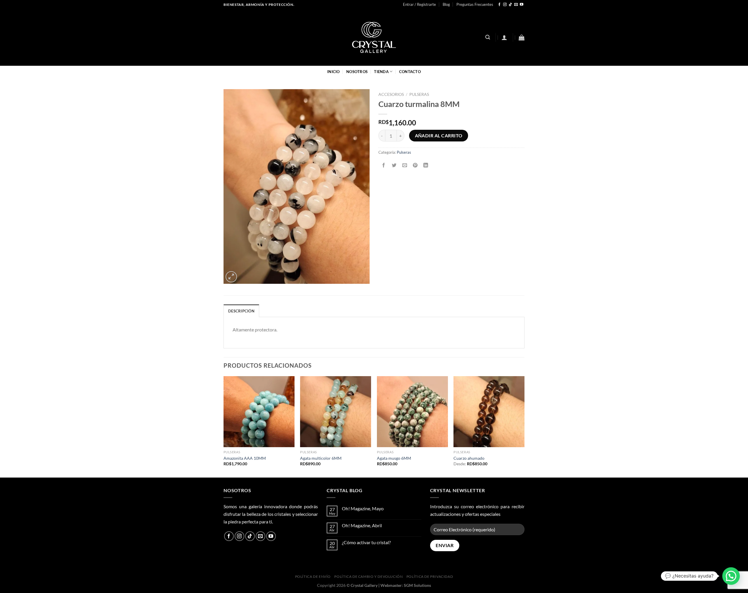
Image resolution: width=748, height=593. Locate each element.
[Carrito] (521, 37)
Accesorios (391, 94)
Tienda (381, 71)
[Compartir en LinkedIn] (426, 165)
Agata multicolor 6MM (321, 458)
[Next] (524, 426)
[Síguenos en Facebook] (499, 5)
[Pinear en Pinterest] (415, 165)
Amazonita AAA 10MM (245, 458)
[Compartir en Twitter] (394, 165)
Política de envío (313, 576)
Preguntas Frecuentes (474, 4)
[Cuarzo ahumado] (488, 411)
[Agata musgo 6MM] (412, 411)
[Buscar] (487, 37)
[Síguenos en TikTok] (510, 5)
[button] (731, 576)
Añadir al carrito (439, 135)
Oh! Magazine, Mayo (363, 508)
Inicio (333, 71)
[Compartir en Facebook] (384, 165)
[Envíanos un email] (516, 5)
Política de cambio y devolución (368, 576)
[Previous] (223, 426)
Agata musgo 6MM (394, 458)
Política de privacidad (429, 576)
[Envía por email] (405, 165)
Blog (446, 4)
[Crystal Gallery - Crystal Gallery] (374, 37)
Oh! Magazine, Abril (362, 525)
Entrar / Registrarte (419, 4)
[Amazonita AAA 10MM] (259, 411)
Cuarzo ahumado (468, 458)
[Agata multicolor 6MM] (335, 411)
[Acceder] (504, 37)
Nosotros (357, 71)
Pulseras (419, 94)
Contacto (410, 71)
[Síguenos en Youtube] (521, 5)
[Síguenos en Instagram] (505, 5)
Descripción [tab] (241, 311)
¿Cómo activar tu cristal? (366, 542)
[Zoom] (231, 277)
